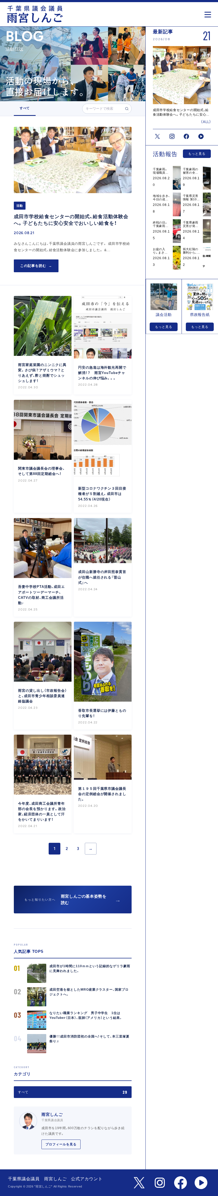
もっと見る (197, 154)
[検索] (126, 108)
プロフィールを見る (61, 1144)
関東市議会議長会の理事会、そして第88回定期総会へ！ (41, 471)
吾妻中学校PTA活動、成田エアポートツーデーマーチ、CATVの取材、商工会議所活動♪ (41, 595)
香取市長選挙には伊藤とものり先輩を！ (102, 713)
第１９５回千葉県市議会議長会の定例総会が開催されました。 (102, 794)
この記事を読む (36, 266)
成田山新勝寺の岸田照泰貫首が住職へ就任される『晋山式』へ (102, 577)
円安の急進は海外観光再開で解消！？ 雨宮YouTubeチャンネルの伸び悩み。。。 (102, 372)
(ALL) (206, 122)
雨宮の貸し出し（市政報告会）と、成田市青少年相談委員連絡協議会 (42, 696)
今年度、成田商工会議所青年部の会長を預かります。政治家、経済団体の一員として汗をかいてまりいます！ (41, 811)
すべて (25, 108)
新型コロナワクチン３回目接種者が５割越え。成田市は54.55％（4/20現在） (102, 493)
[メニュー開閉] (209, 13)
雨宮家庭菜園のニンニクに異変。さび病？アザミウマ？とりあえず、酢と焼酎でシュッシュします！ (42, 373)
